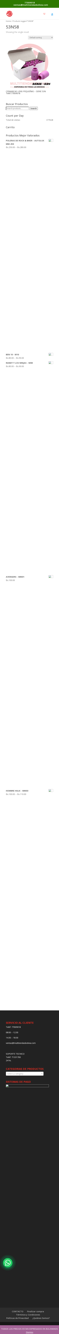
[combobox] (25, 1074)
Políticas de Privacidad (17, 1318)
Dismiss (29, 1332)
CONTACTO (17, 1311)
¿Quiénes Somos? (41, 1318)
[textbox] (24, 1074)
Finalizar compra (35, 1311)
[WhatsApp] (7, 1262)
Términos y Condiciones (28, 1314)
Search (34, 108)
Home (8, 21)
